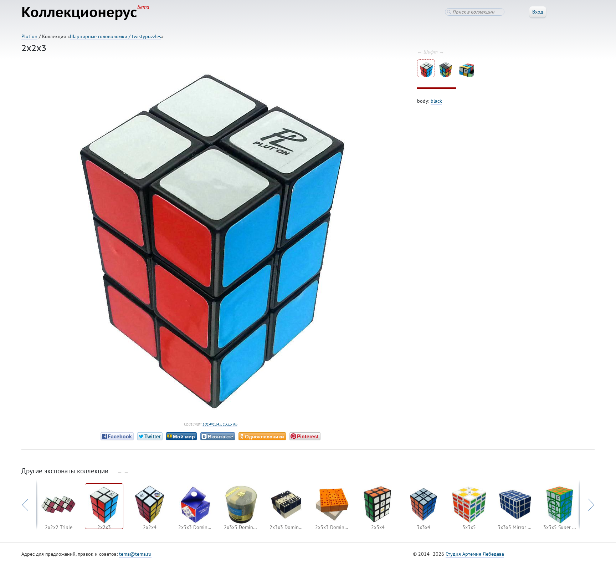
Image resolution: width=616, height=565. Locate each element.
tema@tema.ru (135, 554)
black (436, 101)
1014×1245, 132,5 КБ (219, 424)
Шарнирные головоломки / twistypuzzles (115, 36)
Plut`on (29, 36)
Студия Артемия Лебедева (475, 554)
